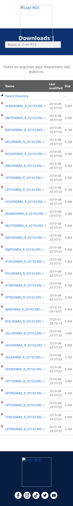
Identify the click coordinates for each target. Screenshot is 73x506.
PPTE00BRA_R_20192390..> (24, 297)
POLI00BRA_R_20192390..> (24, 273)
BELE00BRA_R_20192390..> (24, 142)
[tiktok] (36, 497)
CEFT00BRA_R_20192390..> (24, 190)
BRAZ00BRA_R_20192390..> (25, 166)
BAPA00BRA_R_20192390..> (25, 130)
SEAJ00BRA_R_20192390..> (24, 357)
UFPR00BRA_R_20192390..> (25, 429)
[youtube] (53, 497)
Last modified (56, 86)
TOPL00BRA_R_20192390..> (25, 417)
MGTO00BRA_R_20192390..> (26, 225)
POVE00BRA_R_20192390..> (25, 285)
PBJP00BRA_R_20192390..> (24, 249)
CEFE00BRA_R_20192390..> (24, 178)
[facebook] (18, 497)
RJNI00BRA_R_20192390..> (24, 309)
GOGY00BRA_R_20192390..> (25, 202)
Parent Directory (16, 96)
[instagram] (27, 497)
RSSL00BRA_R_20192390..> (24, 321)
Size (68, 86)
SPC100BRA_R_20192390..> (25, 381)
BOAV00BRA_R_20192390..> (25, 154)
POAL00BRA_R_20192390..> (25, 261)
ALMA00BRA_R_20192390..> (25, 106)
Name (9, 86)
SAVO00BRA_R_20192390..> (25, 345)
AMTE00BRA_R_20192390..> (25, 118)
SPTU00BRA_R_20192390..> (25, 405)
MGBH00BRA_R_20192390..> (26, 214)
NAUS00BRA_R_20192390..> (25, 237)
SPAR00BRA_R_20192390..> (25, 369)
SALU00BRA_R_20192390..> (25, 333)
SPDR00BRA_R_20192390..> (25, 393)
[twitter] (44, 497)
